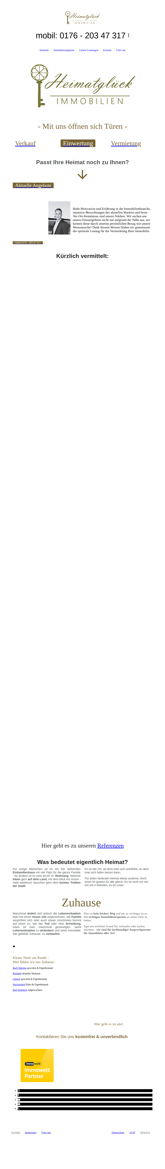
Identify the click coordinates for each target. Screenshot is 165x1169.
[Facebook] (18, 1095)
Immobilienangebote (63, 50)
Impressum (30, 1132)
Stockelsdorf (19, 984)
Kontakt (107, 50)
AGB (132, 1132)
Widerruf (145, 1132)
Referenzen (110, 845)
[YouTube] (19, 1104)
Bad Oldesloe (20, 968)
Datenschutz (118, 1132)
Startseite (44, 50)
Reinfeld (17, 973)
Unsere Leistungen (88, 50)
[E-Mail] (19, 1099)
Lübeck (16, 979)
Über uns (121, 50)
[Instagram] (19, 1090)
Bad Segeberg (20, 990)
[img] (82, 12)
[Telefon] (19, 1108)
